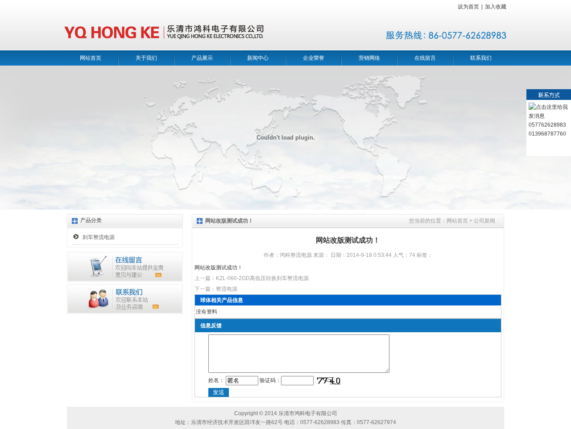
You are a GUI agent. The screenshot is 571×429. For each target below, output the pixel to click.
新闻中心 (258, 58)
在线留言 (425, 58)
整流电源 (226, 289)
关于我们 (146, 58)
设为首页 (468, 7)
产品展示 (202, 58)
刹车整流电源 (99, 237)
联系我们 (481, 58)
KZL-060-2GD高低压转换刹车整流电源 (262, 278)
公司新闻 (484, 221)
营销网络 (369, 58)
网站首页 (90, 58)
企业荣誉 (313, 58)
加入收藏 (495, 7)
